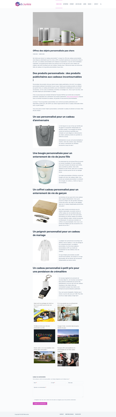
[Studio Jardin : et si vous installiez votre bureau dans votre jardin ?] (44, 357)
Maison (89, 4)
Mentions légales (69, 414)
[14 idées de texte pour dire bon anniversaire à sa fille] (44, 335)
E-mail (53, 382)
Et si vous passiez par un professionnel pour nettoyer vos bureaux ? (67, 304)
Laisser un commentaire (40, 403)
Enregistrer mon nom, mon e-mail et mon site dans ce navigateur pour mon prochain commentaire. (55, 399)
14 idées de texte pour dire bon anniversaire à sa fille (42, 326)
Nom (35, 382)
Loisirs (84, 4)
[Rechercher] (100, 4)
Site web (70, 382)
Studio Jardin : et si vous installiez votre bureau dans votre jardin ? (44, 348)
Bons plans (59, 4)
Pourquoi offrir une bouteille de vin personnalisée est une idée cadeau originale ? (66, 349)
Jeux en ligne (78, 4)
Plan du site (78, 414)
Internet (72, 4)
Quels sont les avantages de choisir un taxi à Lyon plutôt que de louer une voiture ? (43, 305)
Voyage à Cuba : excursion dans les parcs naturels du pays (68, 326)
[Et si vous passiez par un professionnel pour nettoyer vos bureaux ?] (68, 313)
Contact (96, 4)
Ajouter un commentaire (40, 387)
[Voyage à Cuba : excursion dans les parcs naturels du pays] (68, 336)
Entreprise (65, 4)
